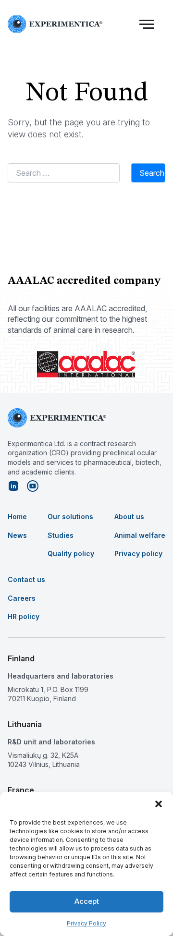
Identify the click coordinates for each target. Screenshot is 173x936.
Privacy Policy (86, 923)
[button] (158, 804)
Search (151, 173)
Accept (86, 901)
